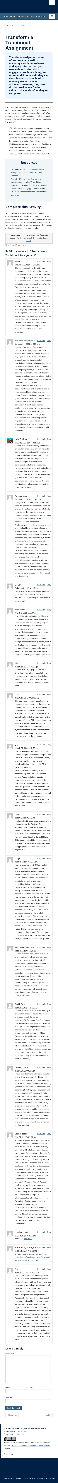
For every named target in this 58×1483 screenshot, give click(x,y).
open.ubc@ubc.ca (17, 1434)
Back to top (9, 1454)
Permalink (41, 261)
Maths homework (24, 238)
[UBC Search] (52, 3)
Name (8, 1387)
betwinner (28, 1239)
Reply (49, 261)
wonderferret (43, 238)
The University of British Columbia (21, 5)
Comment (9, 1353)
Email (31, 1387)
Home (9, 26)
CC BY (28, 241)
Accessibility (50, 1478)
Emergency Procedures (12, 1478)
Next (47, 1415)
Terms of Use (28, 1478)
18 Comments (20, 245)
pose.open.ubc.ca (18, 1431)
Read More (9, 245)
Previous (13, 1415)
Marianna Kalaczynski (25, 341)
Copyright (39, 1478)
